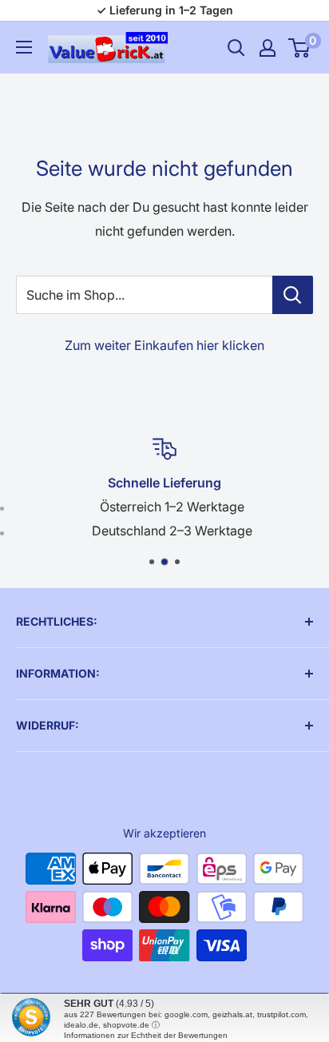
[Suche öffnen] (236, 48)
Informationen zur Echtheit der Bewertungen (146, 1035)
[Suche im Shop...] (292, 295)
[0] (300, 48)
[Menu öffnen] (24, 47)
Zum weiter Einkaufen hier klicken (164, 345)
